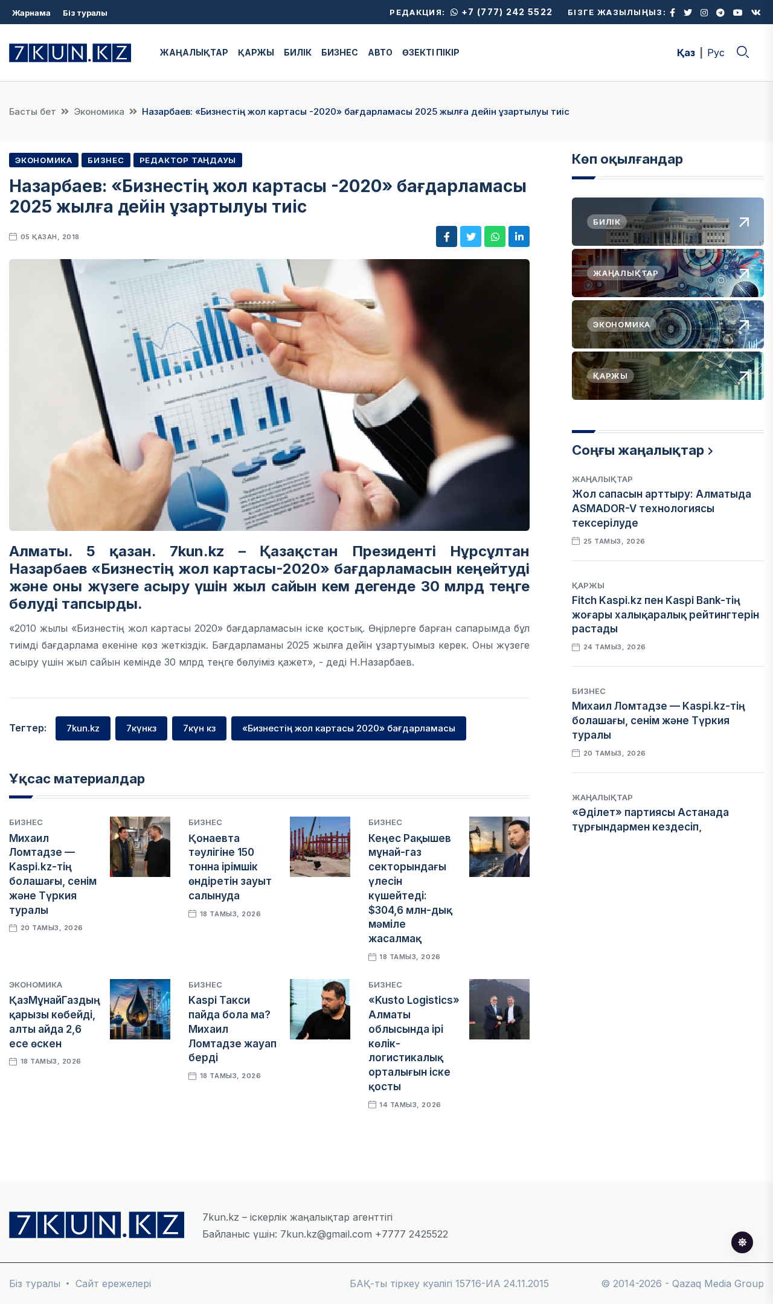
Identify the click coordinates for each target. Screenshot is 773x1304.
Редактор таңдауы (188, 160)
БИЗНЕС (339, 52)
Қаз (686, 53)
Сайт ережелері (113, 1283)
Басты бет (32, 111)
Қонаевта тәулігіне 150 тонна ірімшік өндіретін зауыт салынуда (230, 867)
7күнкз (141, 728)
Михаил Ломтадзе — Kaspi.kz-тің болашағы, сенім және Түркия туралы (658, 720)
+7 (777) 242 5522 (506, 12)
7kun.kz (83, 728)
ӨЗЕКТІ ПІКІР (431, 52)
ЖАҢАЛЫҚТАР (194, 52)
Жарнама (31, 13)
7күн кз (199, 728)
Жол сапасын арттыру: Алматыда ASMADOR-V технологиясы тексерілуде (661, 508)
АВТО (380, 52)
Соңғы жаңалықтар (638, 450)
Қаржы (588, 585)
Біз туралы (85, 13)
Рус (716, 53)
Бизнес (106, 160)
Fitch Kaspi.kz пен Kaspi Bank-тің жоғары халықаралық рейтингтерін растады (665, 614)
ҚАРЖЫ (256, 52)
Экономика (99, 111)
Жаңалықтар (602, 479)
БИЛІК (298, 52)
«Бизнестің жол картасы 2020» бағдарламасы (348, 728)
